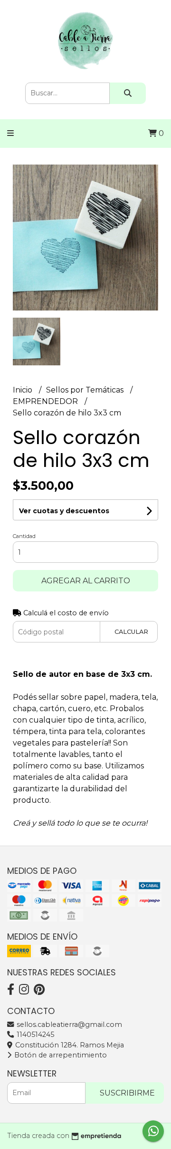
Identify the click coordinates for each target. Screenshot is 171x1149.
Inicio (23, 389)
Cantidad (24, 536)
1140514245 (34, 1034)
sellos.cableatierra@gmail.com (68, 1024)
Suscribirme (127, 1092)
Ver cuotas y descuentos (64, 511)
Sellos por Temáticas (85, 389)
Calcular (131, 631)
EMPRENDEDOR (46, 401)
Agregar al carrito (85, 580)
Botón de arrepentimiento (59, 1055)
